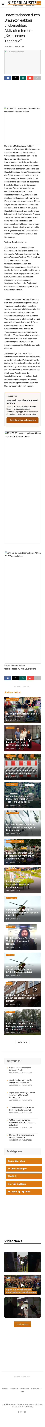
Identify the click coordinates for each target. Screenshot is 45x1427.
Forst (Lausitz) (13, 870)
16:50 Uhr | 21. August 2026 (21, 1140)
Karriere (5, 1389)
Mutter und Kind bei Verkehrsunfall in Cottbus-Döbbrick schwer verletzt (20, 969)
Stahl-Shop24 (37, 1404)
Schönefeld (11, 898)
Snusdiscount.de (17, 1407)
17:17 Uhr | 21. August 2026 (21, 1127)
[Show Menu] (3, 3)
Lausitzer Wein (27, 1404)
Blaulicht (12, 1176)
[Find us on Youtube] (25, 1412)
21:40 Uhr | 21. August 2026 (21, 1073)
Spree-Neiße (12, 784)
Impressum (14, 1389)
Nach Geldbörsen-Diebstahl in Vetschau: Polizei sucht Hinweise (21, 941)
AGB (22, 1391)
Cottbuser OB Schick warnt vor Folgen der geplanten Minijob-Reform (22, 998)
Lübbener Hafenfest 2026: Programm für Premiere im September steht (20, 856)
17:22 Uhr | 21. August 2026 (21, 1113)
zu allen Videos (22, 1324)
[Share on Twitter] (15, 78)
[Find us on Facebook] (18, 1412)
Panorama (10, 756)
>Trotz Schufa (16, 1404)
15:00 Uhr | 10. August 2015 (14, 46)
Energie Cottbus (17, 1184)
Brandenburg (12, 699)
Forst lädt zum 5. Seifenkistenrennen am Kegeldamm (18, 884)
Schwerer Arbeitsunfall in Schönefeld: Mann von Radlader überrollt (22, 913)
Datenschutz (35, 1389)
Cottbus (10, 727)
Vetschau (10, 926)
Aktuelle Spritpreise (19, 1191)
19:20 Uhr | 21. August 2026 (21, 1085)
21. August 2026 (14, 720)
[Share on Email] (30, 78)
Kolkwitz (10, 1012)
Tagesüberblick (16, 1161)
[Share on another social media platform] (37, 78)
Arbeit (9, 983)
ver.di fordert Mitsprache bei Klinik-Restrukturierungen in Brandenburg (21, 827)
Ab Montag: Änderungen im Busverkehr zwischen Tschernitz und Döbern (20, 799)
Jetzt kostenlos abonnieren (23, 420)
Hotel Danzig (28, 1407)
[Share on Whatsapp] (23, 78)
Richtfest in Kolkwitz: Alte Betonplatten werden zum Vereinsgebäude (19, 1026)
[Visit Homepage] (24, 3)
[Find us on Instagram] (21, 1412)
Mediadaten (24, 1389)
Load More (22, 1042)
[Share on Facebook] (7, 78)
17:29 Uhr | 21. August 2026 (21, 1100)
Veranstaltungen (17, 1168)
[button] (22, 1262)
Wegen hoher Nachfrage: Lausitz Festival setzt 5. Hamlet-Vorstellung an (19, 742)
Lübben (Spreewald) (15, 841)
